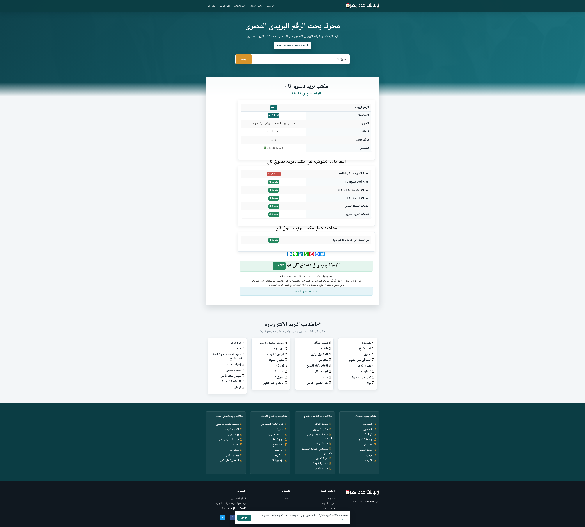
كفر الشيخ (273, 115)
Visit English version (306, 291)
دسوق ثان (278, 377)
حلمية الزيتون (320, 429)
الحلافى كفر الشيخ (360, 360)
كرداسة (368, 434)
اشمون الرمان (232, 429)
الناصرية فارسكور (229, 460)
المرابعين (366, 371)
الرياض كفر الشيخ (317, 366)
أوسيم (369, 455)
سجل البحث (329, 508)
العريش (279, 429)
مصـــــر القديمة (320, 463)
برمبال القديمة (231, 455)
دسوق (367, 354)
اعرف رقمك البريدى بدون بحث (291, 45)
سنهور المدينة (276, 360)
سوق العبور (322, 458)
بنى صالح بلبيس (274, 434)
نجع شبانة (278, 439)
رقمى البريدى (255, 6)
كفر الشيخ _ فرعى (317, 383)
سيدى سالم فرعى (230, 376)
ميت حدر (234, 450)
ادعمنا (287, 499)
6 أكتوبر (279, 455)
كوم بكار (368, 444)
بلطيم (324, 348)
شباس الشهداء (275, 354)
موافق (244, 518)
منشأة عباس (233, 370)
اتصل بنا (212, 6)
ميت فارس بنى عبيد (228, 439)
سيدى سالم (321, 343)
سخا (238, 348)
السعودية (367, 424)
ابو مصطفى (321, 371)
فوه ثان (279, 366)
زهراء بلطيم (234, 364)
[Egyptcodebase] (362, 5)
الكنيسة (368, 460)
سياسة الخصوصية (339, 520)
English (331, 499)
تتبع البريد (225, 6)
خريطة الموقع (328, 503)
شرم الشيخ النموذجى (272, 424)
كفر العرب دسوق (361, 377)
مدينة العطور (365, 450)
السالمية (279, 371)
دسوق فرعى (364, 366)
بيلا (369, 383)
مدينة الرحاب (321, 443)
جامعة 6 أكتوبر (364, 439)
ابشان (237, 387)
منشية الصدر (321, 468)
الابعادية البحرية (231, 381)
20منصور (365, 343)
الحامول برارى (319, 354)
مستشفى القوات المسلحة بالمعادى (316, 451)
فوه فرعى (235, 343)
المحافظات (239, 6)
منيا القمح (278, 444)
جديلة (235, 444)
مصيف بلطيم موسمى (271, 343)
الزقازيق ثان (276, 460)
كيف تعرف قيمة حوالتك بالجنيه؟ (230, 503)
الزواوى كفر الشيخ (273, 383)
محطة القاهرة (320, 424)
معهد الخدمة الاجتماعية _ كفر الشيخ (228, 356)
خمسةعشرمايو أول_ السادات (319, 436)
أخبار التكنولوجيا (238, 499)
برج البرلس (277, 348)
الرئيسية (270, 6)
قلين (325, 377)
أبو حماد (279, 450)
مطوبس (323, 360)
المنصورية (367, 429)
